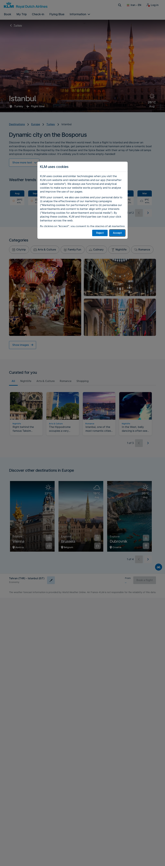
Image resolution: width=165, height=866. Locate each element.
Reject (100, 232)
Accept (117, 232)
